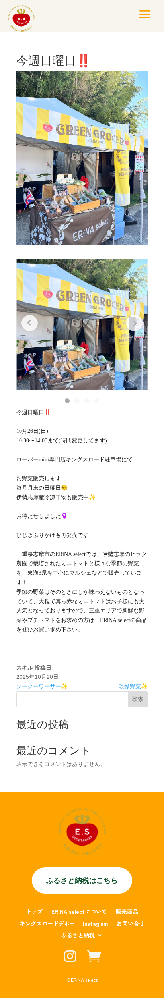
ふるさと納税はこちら (82, 880)
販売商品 (127, 912)
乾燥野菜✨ (133, 686)
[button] (67, 400)
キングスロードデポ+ (47, 924)
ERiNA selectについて (79, 912)
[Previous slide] (29, 323)
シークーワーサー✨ (42, 686)
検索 (137, 699)
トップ (34, 912)
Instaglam (95, 924)
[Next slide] (134, 323)
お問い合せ (130, 924)
